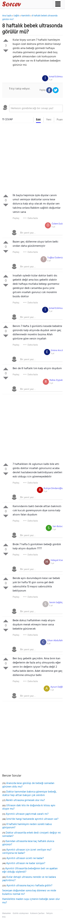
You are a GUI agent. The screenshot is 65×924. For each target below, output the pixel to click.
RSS (4, 917)
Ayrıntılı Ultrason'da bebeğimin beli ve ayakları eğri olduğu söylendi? (30, 870)
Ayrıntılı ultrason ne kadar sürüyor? (25, 863)
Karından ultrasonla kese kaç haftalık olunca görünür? (28, 843)
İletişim (49, 913)
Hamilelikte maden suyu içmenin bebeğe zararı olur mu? (31, 901)
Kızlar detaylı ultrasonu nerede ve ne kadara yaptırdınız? (29, 879)
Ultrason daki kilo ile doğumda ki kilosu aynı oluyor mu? (28, 807)
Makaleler (6, 913)
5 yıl (50, 79)
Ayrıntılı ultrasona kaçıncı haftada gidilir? (29, 886)
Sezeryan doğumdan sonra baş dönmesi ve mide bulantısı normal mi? (29, 892)
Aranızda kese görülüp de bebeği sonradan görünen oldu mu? (28, 785)
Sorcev (23, 5)
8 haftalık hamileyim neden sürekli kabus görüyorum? (27, 826)
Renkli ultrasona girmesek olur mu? (25, 800)
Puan (60, 119)
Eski (38, 119)
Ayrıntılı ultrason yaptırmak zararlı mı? (27, 814)
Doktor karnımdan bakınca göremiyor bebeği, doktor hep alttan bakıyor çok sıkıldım (29, 793)
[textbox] (36, 108)
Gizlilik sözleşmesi (21, 913)
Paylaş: (16, 218)
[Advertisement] (32, 159)
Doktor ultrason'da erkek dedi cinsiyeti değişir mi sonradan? (31, 834)
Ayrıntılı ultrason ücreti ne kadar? (25, 858)
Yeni (48, 119)
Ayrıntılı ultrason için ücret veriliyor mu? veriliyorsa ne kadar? (26, 851)
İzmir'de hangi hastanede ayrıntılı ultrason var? (32, 819)
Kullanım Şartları (37, 913)
